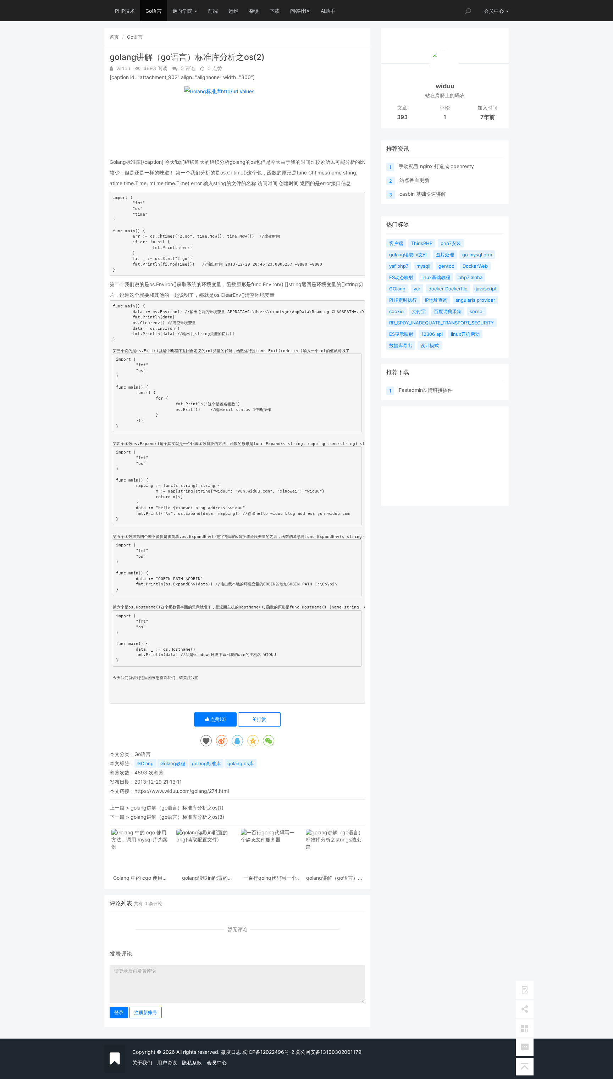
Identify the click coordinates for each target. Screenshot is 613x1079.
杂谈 (254, 11)
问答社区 (300, 11)
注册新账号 (145, 1012)
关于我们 (142, 1062)
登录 (118, 1012)
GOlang (145, 763)
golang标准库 (206, 763)
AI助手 (328, 11)
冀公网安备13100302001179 (328, 1052)
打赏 (260, 719)
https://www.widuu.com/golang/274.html (181, 791)
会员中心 (217, 1062)
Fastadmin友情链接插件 (426, 390)
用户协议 (167, 1062)
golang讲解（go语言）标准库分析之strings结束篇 (334, 877)
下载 (275, 11)
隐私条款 (192, 1062)
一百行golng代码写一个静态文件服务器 (269, 877)
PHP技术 (125, 11)
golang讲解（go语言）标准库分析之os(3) (177, 817)
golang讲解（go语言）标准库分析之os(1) (177, 808)
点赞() (217, 719)
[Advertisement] (445, 456)
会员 (494, 11)
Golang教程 (172, 763)
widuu (445, 86)
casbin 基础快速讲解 (422, 194)
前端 (213, 11)
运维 (233, 11)
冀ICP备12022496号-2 (268, 1052)
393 (402, 117)
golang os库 (240, 763)
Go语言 (153, 11)
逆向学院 (183, 11)
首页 (114, 37)
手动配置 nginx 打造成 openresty (436, 166)
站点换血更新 (414, 180)
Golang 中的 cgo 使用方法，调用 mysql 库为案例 (140, 877)
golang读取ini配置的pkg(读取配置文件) (205, 877)
